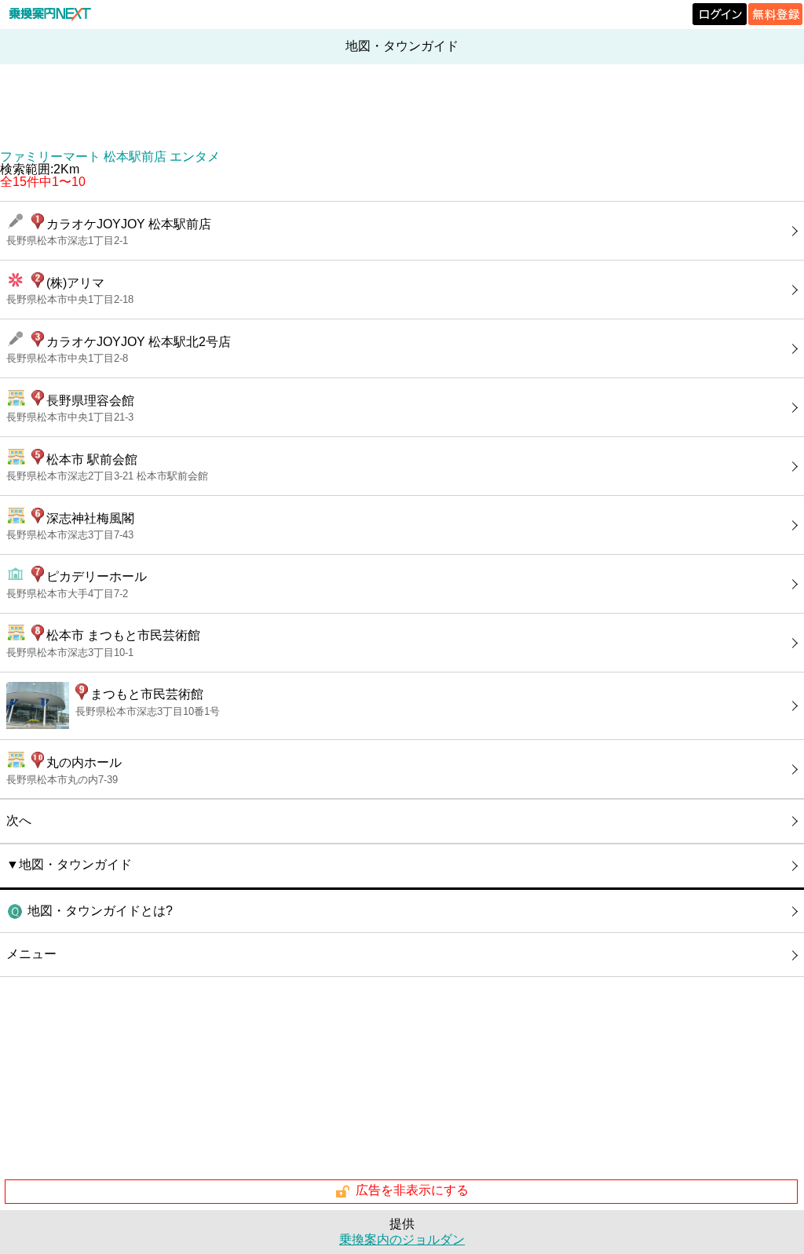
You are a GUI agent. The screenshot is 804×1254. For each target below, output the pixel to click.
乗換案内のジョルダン (402, 1239)
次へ (18, 820)
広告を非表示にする (412, 1190)
